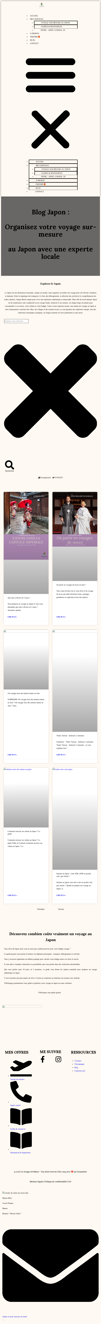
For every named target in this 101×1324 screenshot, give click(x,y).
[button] (51, 102)
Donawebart (82, 1171)
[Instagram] (58, 1059)
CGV (69, 1181)
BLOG (32, 40)
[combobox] (16, 321)
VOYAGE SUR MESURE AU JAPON (55, 23)
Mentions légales (37, 1181)
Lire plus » (12, 617)
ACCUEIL (34, 16)
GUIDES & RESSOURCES (51, 27)
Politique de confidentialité (55, 1181)
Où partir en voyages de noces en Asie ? (71, 585)
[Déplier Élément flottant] (3, 1320)
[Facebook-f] (42, 1059)
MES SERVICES (36, 19)
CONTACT (34, 43)
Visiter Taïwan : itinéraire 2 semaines (70, 736)
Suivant (61, 909)
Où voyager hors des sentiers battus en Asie (24, 693)
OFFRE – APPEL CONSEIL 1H (53, 30)
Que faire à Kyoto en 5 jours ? (19, 598)
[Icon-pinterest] (50, 1059)
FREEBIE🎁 (35, 37)
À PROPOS (34, 33)
